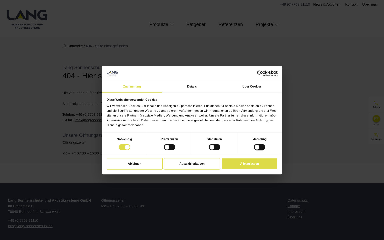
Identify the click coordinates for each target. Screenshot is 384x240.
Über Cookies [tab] (252, 86)
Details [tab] (192, 86)
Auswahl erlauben (192, 163)
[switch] (169, 147)
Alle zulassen (249, 163)
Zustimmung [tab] (132, 86)
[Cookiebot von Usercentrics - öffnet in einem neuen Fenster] (260, 73)
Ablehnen (134, 163)
